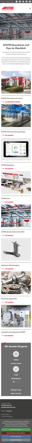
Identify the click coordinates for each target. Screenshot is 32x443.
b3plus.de (9, 411)
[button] (30, 8)
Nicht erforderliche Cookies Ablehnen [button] (16, 433)
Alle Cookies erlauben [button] (16, 429)
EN (8, 1)
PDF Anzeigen (9, 135)
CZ (12, 1)
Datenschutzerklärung (16, 440)
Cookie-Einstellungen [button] (16, 436)
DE (3, 1)
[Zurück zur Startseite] (8, 8)
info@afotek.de (16, 378)
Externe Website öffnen (12, 102)
